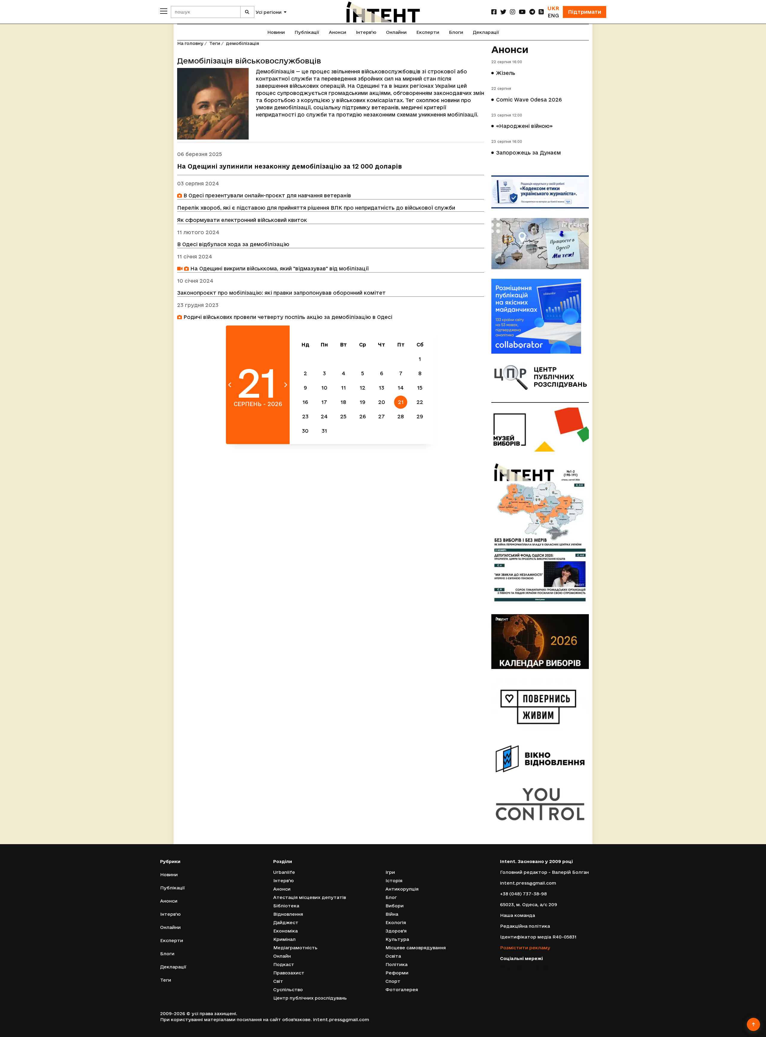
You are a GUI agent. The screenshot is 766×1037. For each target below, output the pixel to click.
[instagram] (512, 12)
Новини (276, 32)
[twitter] (503, 12)
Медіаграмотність (295, 947)
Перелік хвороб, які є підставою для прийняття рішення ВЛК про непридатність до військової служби (316, 208)
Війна (391, 914)
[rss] (541, 12)
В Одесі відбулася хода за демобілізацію (233, 244)
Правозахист (288, 972)
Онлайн (282, 956)
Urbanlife (284, 872)
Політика (396, 964)
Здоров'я (396, 930)
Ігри (390, 872)
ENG (553, 15)
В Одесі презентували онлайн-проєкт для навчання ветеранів (266, 195)
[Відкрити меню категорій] (163, 11)
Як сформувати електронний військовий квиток (242, 220)
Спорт (392, 981)
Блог (391, 897)
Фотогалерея (401, 989)
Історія (393, 880)
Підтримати (584, 12)
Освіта (393, 956)
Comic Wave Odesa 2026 (529, 99)
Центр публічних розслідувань (310, 997)
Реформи (396, 972)
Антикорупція (402, 888)
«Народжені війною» (524, 126)
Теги (214, 43)
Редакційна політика (525, 926)
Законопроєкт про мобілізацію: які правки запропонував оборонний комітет (281, 293)
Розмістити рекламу (525, 947)
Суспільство (288, 989)
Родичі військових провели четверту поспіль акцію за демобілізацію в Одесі (287, 317)
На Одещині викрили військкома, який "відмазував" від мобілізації (279, 268)
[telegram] (532, 12)
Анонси (337, 32)
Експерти (427, 32)
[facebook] (494, 12)
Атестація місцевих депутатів (309, 897)
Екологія (395, 922)
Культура (397, 939)
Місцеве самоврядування (415, 947)
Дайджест (285, 922)
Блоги (456, 32)
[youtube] (522, 12)
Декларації (486, 32)
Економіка (285, 930)
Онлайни (396, 32)
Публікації (306, 32)
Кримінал (284, 939)
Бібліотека (286, 905)
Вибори (394, 905)
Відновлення (288, 914)
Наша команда (517, 915)
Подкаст (283, 964)
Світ (278, 981)
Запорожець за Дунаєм (528, 152)
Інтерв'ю (366, 32)
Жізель (505, 73)
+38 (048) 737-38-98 (523, 893)
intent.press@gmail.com (528, 882)
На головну (190, 43)
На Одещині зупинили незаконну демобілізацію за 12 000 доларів (289, 166)
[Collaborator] (540, 316)
